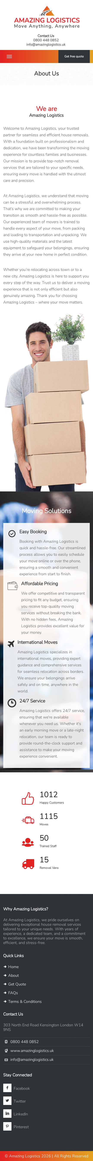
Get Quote (16, 984)
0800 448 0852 (46, 40)
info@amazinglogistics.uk (46, 44)
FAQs (12, 992)
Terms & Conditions (24, 1001)
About (13, 975)
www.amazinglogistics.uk (32, 1050)
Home (13, 966)
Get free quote (74, 56)
